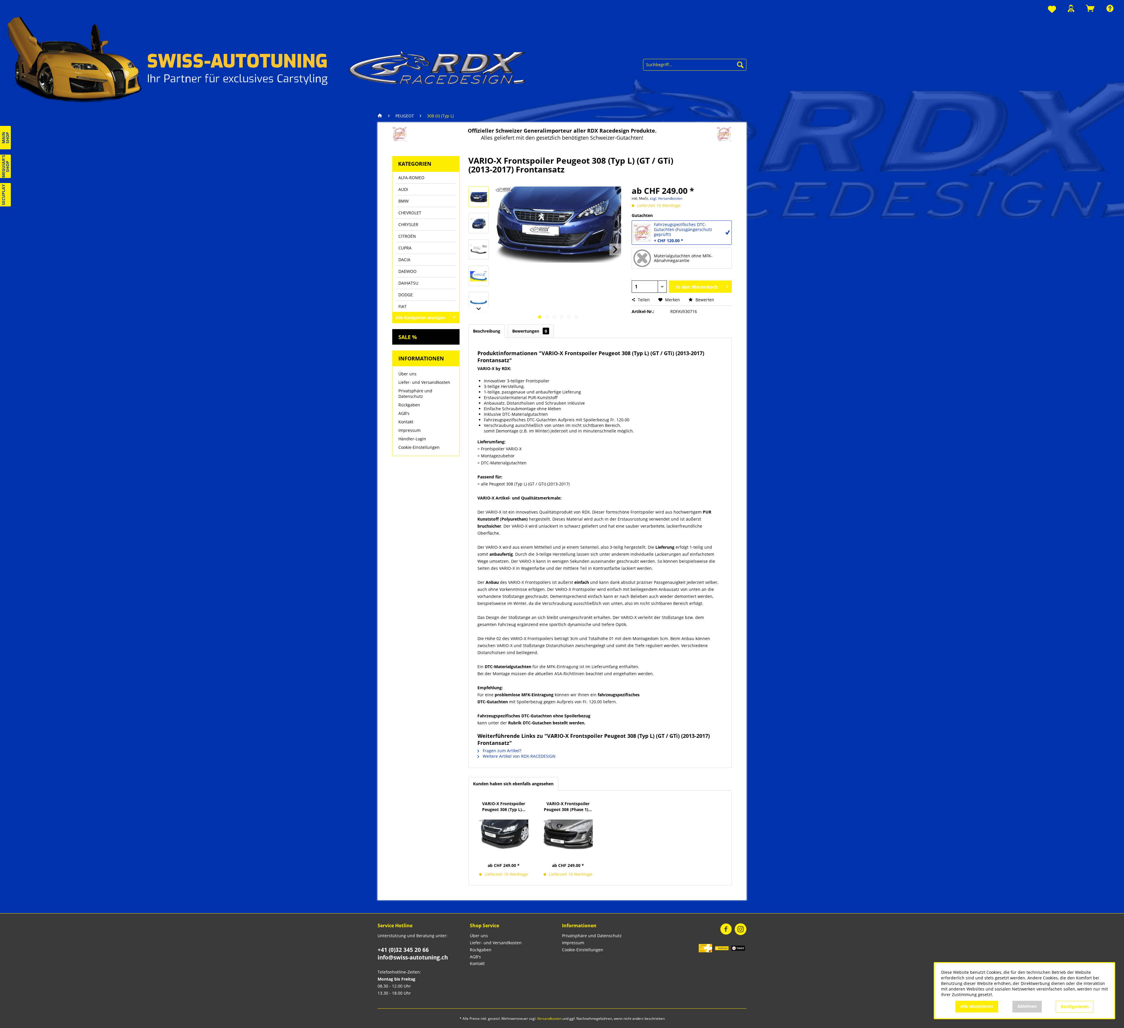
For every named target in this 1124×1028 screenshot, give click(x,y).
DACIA (404, 259)
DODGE (405, 294)
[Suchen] (740, 65)
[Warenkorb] (1090, 8)
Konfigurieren (1075, 1006)
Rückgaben (409, 405)
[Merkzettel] (1052, 9)
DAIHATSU (408, 283)
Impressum (409, 430)
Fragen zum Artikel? (501, 750)
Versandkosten (549, 1018)
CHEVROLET (409, 212)
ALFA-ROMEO (411, 177)
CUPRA (405, 248)
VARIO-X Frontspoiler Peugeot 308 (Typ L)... (503, 806)
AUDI (403, 189)
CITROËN (407, 236)
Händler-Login (412, 439)
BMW (403, 201)
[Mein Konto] (1071, 8)
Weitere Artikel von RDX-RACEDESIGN (519, 756)
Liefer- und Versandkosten (424, 382)
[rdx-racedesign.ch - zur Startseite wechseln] (267, 58)
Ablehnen (1027, 1006)
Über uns (407, 374)
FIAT (402, 306)
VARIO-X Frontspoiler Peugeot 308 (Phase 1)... (568, 806)
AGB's (403, 413)
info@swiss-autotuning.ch (413, 957)
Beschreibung (486, 331)
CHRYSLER (408, 224)
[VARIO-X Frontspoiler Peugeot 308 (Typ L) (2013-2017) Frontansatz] (504, 834)
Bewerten (704, 299)
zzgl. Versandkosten (666, 198)
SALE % (407, 337)
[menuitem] (1052, 9)
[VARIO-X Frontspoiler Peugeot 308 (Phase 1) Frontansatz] (568, 834)
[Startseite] (381, 116)
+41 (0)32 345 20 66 (403, 950)
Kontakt (405, 422)
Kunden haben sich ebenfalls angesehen (513, 783)
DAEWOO (407, 271)
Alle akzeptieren (976, 1006)
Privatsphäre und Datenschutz (415, 393)
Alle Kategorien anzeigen (420, 317)
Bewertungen (529, 331)
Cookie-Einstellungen (419, 447)
